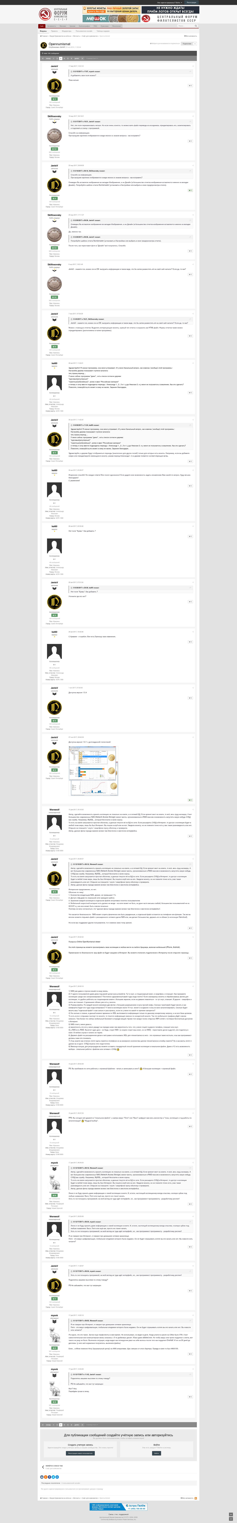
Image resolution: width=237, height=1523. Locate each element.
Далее (77, 58)
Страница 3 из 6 (91, 58)
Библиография (84, 26)
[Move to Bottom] (231, 1519)
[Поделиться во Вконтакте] (42, 1477)
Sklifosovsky (94, 171)
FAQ (95, 26)
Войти (156, 1453)
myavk (91, 71)
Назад (48, 58)
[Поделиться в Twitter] (53, 1477)
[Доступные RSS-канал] (196, 1498)
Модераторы (66, 31)
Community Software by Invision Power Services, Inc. (118, 1519)
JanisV (91, 121)
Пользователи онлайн (84, 31)
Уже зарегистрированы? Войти (169, 2)
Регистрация (191, 2)
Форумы (43, 31)
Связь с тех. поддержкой (118, 1514)
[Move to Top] (231, 1514)
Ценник (72, 26)
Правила (54, 31)
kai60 (91, 425)
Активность (51, 26)
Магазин (63, 26)
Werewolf (93, 864)
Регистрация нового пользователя (80, 1453)
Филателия (116, 26)
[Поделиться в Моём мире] (57, 1477)
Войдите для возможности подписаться (166, 43)
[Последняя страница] (82, 58)
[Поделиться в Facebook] (49, 1477)
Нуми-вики (105, 26)
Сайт (42, 26)
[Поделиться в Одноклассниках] (45, 1477)
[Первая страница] (43, 58)
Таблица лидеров (103, 31)
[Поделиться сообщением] (193, 66)
